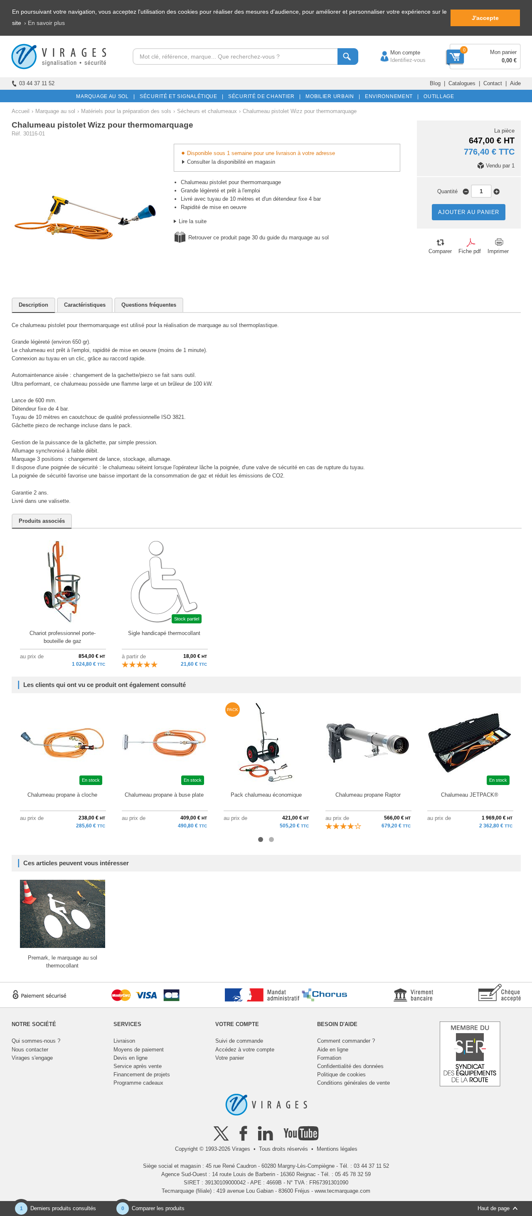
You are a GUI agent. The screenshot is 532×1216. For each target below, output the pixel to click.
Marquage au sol (55, 111)
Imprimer (498, 251)
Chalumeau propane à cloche (62, 795)
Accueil (21, 111)
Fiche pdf (469, 251)
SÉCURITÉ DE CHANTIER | (263, 96)
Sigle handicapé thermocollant (164, 633)
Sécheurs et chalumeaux (207, 111)
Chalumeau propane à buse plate (164, 795)
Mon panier (503, 52)
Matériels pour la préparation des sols (126, 111)
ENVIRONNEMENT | (390, 96)
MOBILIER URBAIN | (331, 96)
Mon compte (397, 52)
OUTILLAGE (437, 96)
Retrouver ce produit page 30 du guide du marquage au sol (258, 237)
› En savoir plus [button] (44, 23)
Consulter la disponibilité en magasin (231, 162)
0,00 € (509, 60)
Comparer (440, 251)
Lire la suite (193, 221)
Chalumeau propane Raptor (368, 795)
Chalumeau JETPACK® (469, 795)
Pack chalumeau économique (266, 795)
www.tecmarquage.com (342, 1191)
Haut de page (494, 1208)
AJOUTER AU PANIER (469, 212)
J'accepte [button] (485, 18)
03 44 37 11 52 (36, 83)
